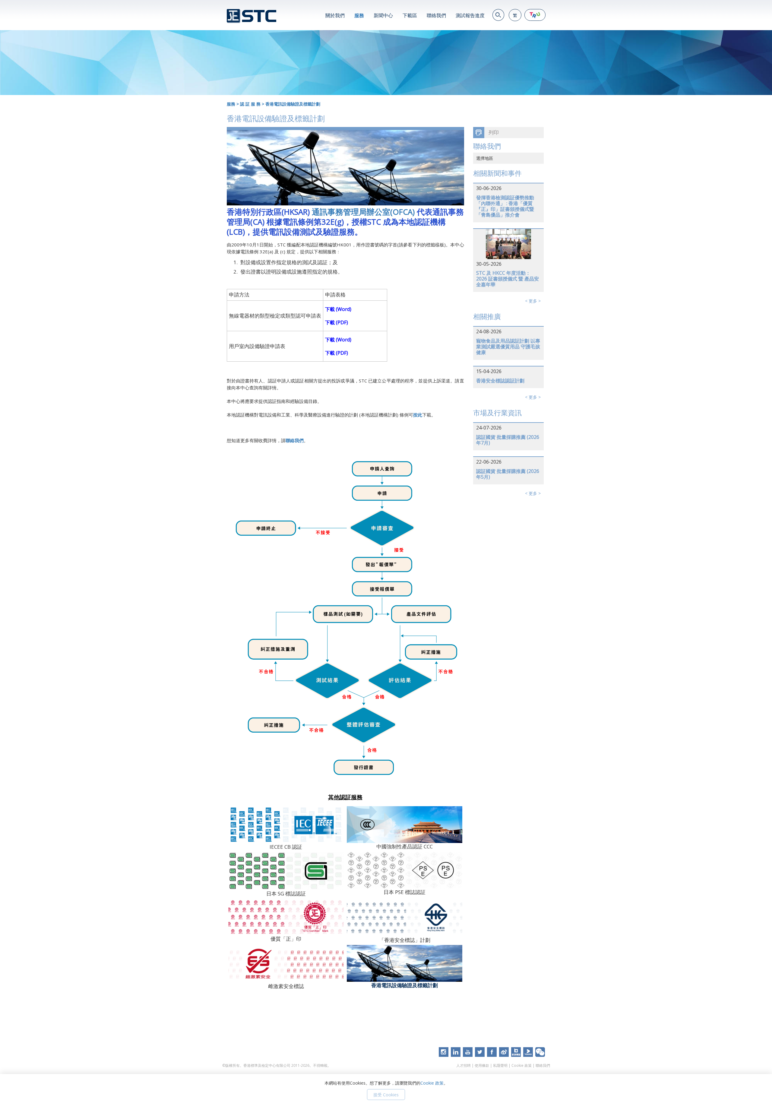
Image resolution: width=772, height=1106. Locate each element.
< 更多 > (533, 301)
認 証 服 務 (250, 104)
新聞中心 (383, 15)
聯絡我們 (436, 15)
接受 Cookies (386, 1095)
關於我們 (335, 15)
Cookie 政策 (521, 1065)
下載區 (410, 15)
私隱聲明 (500, 1065)
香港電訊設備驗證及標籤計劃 (292, 104)
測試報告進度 (470, 15)
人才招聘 (463, 1065)
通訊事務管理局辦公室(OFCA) (364, 212)
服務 (359, 15)
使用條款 (482, 1065)
